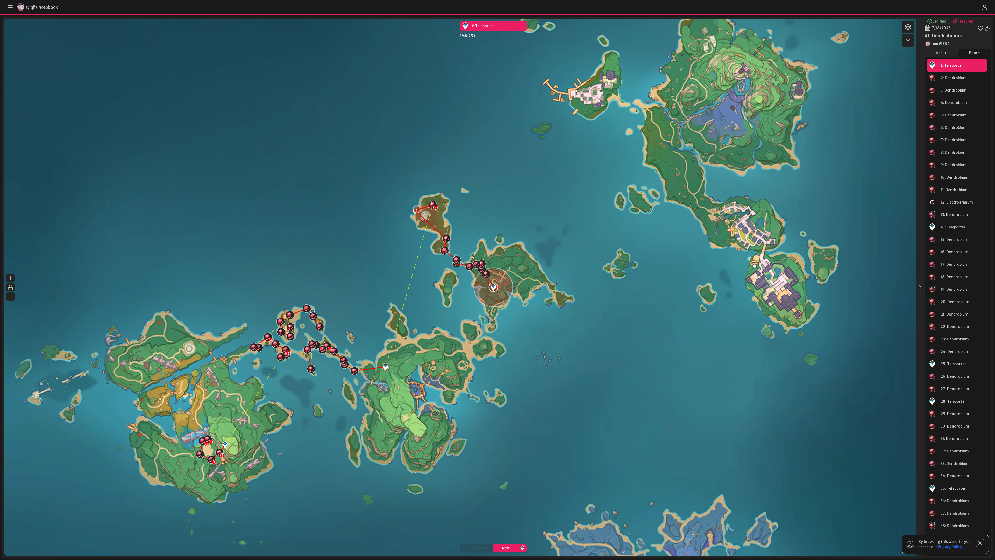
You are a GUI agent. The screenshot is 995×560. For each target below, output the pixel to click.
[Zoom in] (10, 278)
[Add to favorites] (980, 28)
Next (506, 548)
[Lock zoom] (10, 287)
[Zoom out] (10, 296)
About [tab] (941, 53)
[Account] (984, 7)
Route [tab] (974, 53)
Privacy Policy (950, 546)
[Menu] (10, 7)
